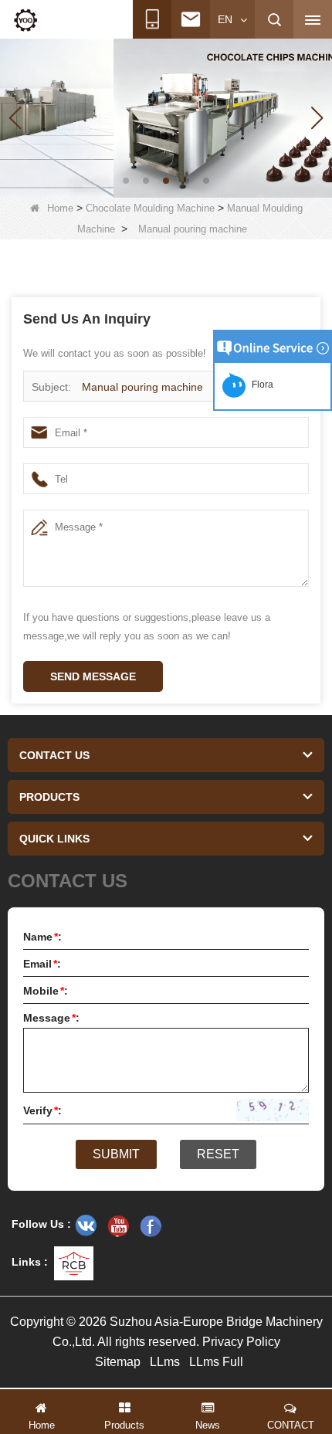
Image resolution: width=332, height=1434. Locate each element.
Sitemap (118, 1361)
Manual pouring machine (142, 387)
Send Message (93, 676)
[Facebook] (150, 1225)
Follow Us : (41, 1224)
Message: (51, 1018)
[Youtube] (118, 1225)
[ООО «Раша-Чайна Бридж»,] (85, 1225)
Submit (116, 1154)
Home (60, 208)
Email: (42, 964)
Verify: (42, 1110)
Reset (218, 1154)
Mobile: (45, 991)
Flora (260, 384)
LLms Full (216, 1361)
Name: (42, 937)
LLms (165, 1361)
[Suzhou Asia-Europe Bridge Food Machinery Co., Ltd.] (25, 20)
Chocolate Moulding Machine (150, 208)
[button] (126, 181)
